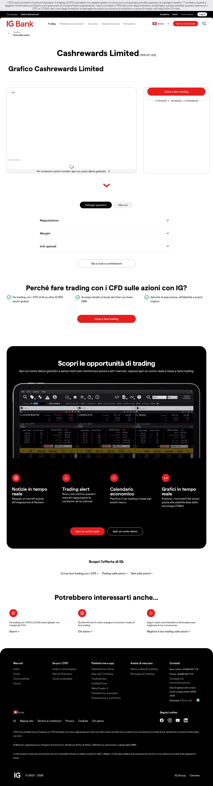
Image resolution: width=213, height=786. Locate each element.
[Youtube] (178, 720)
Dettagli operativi (95, 204)
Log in (202, 14)
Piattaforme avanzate (105, 693)
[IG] (20, 24)
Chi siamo (93, 23)
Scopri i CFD (60, 663)
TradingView (99, 678)
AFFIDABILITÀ (192, 101)
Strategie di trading (142, 673)
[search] (204, 23)
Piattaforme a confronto (106, 697)
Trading (52, 23)
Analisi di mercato (110, 23)
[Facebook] (162, 720)
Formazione (129, 23)
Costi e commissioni (64, 668)
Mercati (123, 204)
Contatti (175, 663)
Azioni (17, 683)
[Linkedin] (186, 720)
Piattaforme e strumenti (72, 23)
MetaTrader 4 (100, 688)
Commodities (21, 678)
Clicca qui (186, 700)
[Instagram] (170, 720)
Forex (16, 673)
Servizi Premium (62, 673)
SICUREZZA (176, 101)
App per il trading (102, 673)
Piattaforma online (103, 668)
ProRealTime (99, 683)
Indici (16, 668)
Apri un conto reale (185, 23)
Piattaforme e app (103, 663)
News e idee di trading (144, 668)
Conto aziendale (62, 678)
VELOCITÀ (162, 101)
